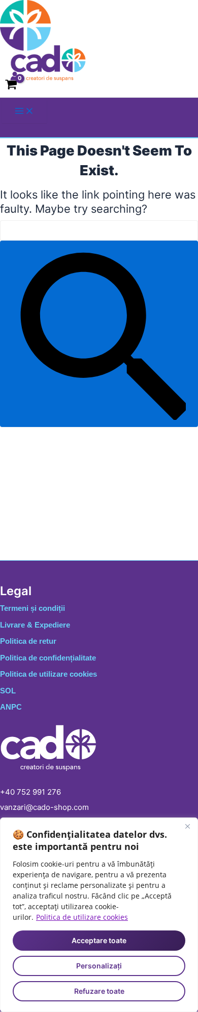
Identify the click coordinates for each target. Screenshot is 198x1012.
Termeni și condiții (32, 608)
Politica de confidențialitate (48, 657)
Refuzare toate (99, 991)
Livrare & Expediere (35, 624)
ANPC (11, 707)
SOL (8, 690)
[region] (99, 915)
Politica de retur (28, 641)
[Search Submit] (99, 334)
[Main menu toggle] (24, 111)
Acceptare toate (99, 940)
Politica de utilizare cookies (82, 917)
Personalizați (99, 965)
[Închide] (187, 826)
